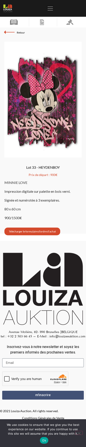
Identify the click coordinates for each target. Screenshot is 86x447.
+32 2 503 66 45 (19, 336)
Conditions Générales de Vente (43, 418)
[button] (50, 7)
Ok (44, 440)
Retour (21, 32)
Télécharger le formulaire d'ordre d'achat (32, 231)
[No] (79, 433)
